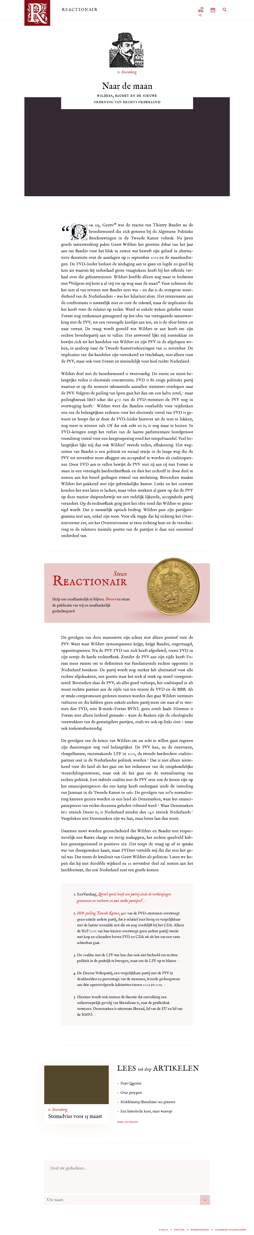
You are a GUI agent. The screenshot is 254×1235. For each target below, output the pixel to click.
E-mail (163, 1230)
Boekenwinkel (199, 1230)
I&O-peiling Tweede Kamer (98, 913)
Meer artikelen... (128, 1122)
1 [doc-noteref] (182, 392)
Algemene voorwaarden (230, 1230)
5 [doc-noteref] (192, 811)
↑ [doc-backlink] (145, 901)
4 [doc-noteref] (158, 804)
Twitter (179, 1230)
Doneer (110, 599)
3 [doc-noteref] (147, 759)
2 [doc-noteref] (94, 405)
